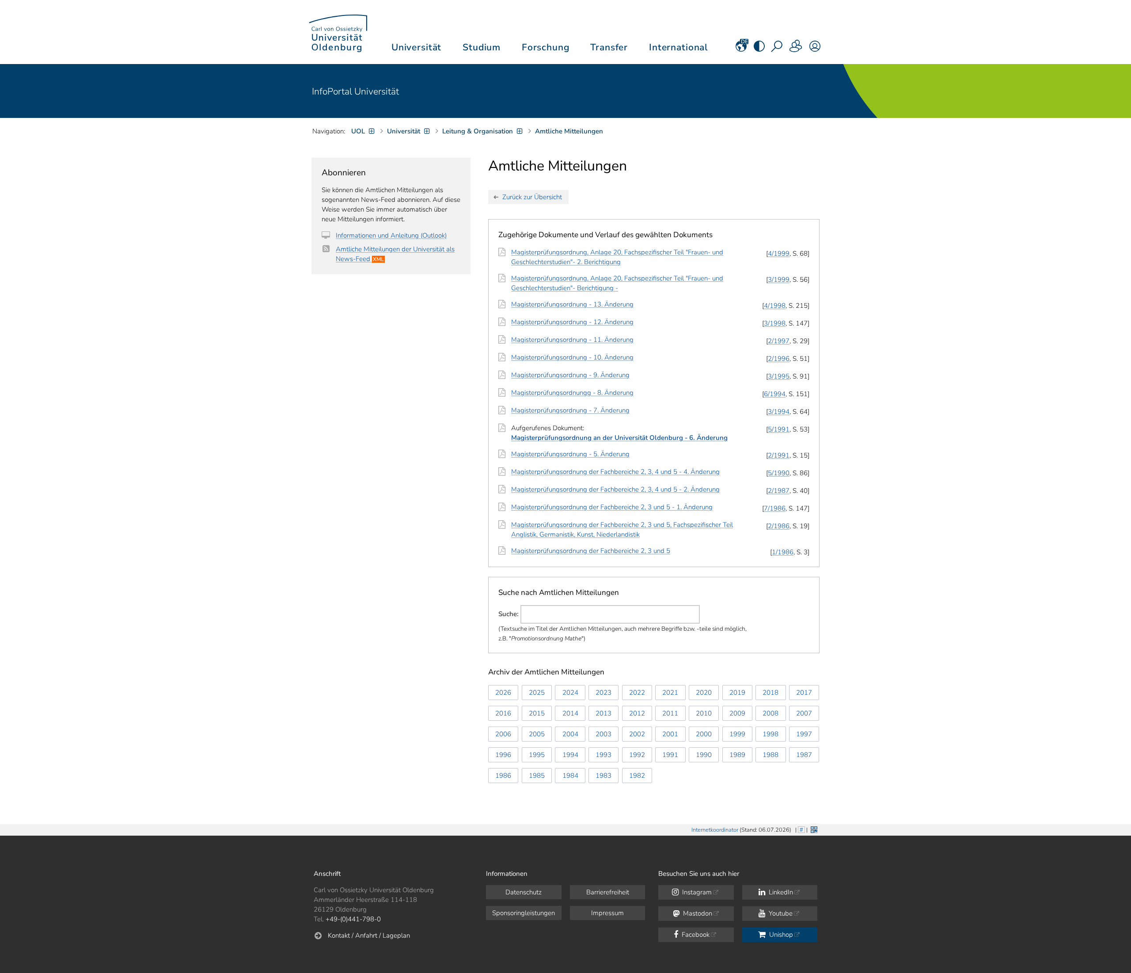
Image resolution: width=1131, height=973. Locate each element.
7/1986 (775, 508)
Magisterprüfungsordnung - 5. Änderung (570, 454)
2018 (770, 692)
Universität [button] (416, 47)
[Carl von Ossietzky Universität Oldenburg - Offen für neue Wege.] (338, 32)
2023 (603, 692)
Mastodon (696, 913)
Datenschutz (523, 892)
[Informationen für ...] (796, 49)
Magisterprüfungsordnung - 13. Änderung (572, 304)
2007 (804, 713)
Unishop (780, 934)
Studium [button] (482, 47)
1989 (737, 754)
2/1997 (778, 341)
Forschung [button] (545, 47)
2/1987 (778, 490)
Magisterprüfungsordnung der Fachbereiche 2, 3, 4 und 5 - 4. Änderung (615, 471)
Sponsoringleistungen (523, 913)
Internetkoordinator (714, 830)
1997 (804, 734)
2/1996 (778, 358)
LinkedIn (780, 892)
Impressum (607, 913)
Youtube (780, 913)
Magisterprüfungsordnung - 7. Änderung (570, 410)
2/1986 (778, 526)
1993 (603, 754)
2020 (704, 692)
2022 (637, 692)
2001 (670, 734)
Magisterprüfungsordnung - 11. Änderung (572, 339)
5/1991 (778, 429)
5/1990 (778, 473)
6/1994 (775, 394)
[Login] (815, 49)
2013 (603, 713)
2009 (737, 713)
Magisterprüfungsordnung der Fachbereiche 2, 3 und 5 (590, 550)
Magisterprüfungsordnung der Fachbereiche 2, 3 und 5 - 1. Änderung (612, 507)
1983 (603, 775)
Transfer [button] (609, 47)
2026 (503, 692)
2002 (637, 734)
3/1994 (778, 411)
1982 (637, 775)
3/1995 (778, 376)
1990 (704, 754)
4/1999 (778, 253)
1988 (770, 754)
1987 (804, 754)
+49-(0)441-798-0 (353, 919)
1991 (670, 754)
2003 (603, 734)
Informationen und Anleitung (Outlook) (391, 235)
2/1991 (778, 455)
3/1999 (778, 279)
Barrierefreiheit (607, 892)
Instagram (696, 892)
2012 (637, 713)
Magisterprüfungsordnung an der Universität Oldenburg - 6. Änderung (619, 437)
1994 (570, 754)
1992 (637, 754)
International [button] (678, 47)
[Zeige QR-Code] (813, 829)
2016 (503, 713)
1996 (503, 754)
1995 (537, 754)
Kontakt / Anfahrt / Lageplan (369, 935)
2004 (570, 734)
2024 (570, 692)
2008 (770, 713)
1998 (770, 734)
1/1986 (782, 552)
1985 (537, 775)
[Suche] (777, 49)
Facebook (695, 934)
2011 (670, 713)
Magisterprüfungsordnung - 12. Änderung (572, 322)
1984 (570, 775)
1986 (503, 775)
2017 (804, 692)
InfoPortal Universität (355, 91)
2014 (570, 713)
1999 (737, 734)
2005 (537, 734)
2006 (503, 734)
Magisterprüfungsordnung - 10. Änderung (572, 357)
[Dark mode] (759, 49)
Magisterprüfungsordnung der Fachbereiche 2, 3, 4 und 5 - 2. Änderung (615, 489)
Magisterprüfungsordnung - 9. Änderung (570, 375)
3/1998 (775, 323)
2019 (737, 692)
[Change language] (741, 49)
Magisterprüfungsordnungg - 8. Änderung (572, 392)
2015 (537, 713)
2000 (704, 734)
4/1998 (775, 305)
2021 (670, 692)
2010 (704, 713)
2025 (537, 692)
